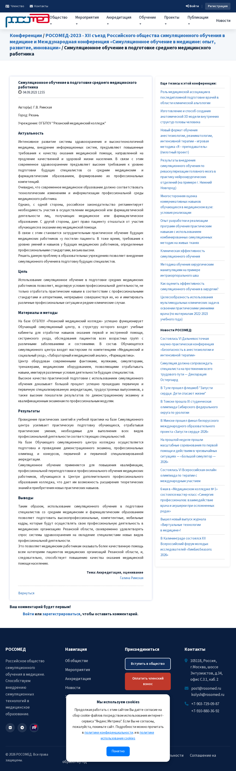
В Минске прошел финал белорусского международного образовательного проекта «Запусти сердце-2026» (189, 426)
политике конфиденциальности (109, 732)
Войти (194, 6)
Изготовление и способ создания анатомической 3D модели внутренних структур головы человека (189, 117)
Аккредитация (78, 679)
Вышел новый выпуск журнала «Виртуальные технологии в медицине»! (183, 525)
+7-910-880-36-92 (205, 711)
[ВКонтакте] (10, 727)
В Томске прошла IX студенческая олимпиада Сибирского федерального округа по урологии (189, 407)
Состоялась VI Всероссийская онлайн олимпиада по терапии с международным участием (188, 476)
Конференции (26, 35)
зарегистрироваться (61, 614)
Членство (17, 6)
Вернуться (26, 593)
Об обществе (76, 661)
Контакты (41, 6)
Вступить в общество (148, 663)
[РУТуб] (34, 727)
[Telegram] (22, 727)
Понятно (118, 751)
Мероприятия (77, 670)
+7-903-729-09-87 (205, 704)
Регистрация (218, 6)
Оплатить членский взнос (148, 681)
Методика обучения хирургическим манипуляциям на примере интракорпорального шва (187, 270)
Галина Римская (131, 578)
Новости (223, 20)
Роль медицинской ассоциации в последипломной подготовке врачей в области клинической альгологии (189, 98)
